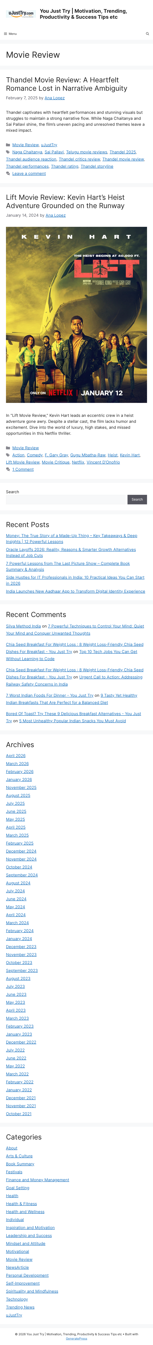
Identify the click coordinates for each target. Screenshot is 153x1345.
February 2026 (19, 771)
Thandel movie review (123, 159)
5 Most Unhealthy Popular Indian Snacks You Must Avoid (72, 720)
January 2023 (19, 1034)
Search (12, 491)
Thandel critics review (79, 159)
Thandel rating (64, 166)
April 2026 (16, 755)
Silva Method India (23, 626)
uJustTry (49, 144)
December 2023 (21, 946)
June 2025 (16, 811)
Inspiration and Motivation (30, 1227)
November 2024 (21, 859)
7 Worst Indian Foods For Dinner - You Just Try (49, 695)
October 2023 (19, 962)
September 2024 (22, 875)
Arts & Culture (19, 1156)
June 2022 (16, 1058)
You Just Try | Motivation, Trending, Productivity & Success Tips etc (83, 14)
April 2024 (16, 914)
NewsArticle (17, 1267)
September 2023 (22, 970)
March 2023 (17, 1018)
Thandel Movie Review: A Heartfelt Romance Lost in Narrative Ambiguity (66, 84)
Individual (15, 1219)
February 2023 (20, 1026)
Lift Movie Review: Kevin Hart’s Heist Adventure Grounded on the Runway (65, 201)
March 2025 (17, 835)
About (11, 1148)
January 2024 (19, 938)
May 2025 (15, 819)
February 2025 (19, 843)
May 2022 (15, 1066)
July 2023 (15, 986)
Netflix (78, 462)
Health (12, 1195)
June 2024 (16, 899)
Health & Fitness (21, 1203)
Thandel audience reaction (31, 159)
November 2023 (21, 954)
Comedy (34, 455)
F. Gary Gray (56, 455)
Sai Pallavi (54, 152)
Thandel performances (27, 166)
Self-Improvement (23, 1283)
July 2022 (15, 1050)
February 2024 (20, 930)
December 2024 (21, 851)
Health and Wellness (25, 1211)
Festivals (14, 1172)
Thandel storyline (97, 166)
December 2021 (21, 1097)
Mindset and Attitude (25, 1243)
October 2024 (19, 867)
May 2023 (15, 1002)
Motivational (17, 1251)
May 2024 (15, 906)
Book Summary (20, 1164)
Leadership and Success (29, 1235)
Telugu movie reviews (86, 152)
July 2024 (15, 891)
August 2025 (18, 795)
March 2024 (17, 922)
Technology (17, 1299)
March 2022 (17, 1074)
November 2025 (21, 787)
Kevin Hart (130, 455)
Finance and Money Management (37, 1179)
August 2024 (18, 883)
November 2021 (21, 1105)
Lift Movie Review (22, 462)
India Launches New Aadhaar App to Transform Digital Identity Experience (75, 591)
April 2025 (16, 827)
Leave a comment (29, 173)
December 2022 (21, 1042)
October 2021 (18, 1113)
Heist (113, 455)
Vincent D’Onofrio (103, 462)
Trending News (20, 1307)
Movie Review (25, 144)
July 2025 (15, 803)
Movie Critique (56, 462)
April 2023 (16, 1010)
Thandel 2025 (123, 152)
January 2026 (19, 779)
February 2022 (19, 1082)
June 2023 (16, 994)
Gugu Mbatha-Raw (87, 455)
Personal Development (27, 1275)
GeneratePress (76, 1338)
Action (18, 455)
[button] (147, 34)
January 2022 (19, 1090)
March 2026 (17, 763)
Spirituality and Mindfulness (32, 1291)
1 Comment (23, 469)
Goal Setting (17, 1187)
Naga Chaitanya (27, 152)
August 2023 (18, 978)
